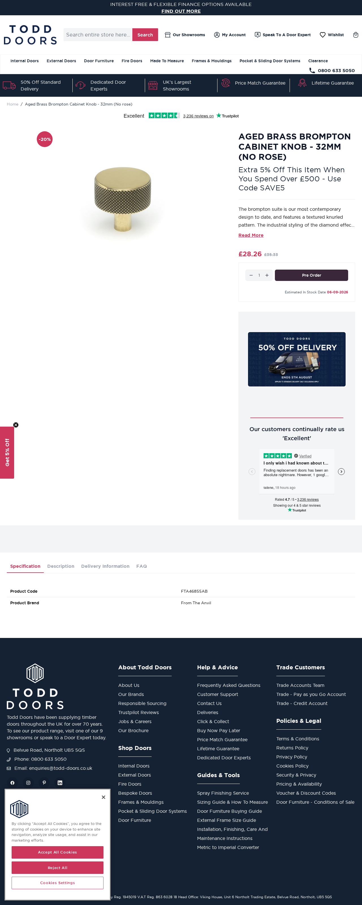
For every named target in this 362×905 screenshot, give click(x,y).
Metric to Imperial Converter (228, 847)
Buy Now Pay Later (218, 730)
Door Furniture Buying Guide (229, 811)
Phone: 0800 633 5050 (39, 759)
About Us (128, 685)
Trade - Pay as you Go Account (311, 694)
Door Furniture (99, 61)
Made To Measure (167, 61)
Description (60, 566)
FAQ (141, 566)
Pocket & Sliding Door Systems (270, 61)
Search (145, 34)
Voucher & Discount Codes (306, 793)
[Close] (103, 797)
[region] (58, 844)
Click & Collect (213, 721)
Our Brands (131, 694)
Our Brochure (133, 730)
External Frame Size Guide (226, 820)
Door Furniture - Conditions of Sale (315, 802)
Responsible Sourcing (142, 703)
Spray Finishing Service (223, 793)
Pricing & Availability (299, 783)
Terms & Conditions (297, 738)
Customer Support (217, 694)
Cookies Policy (292, 765)
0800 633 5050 (336, 70)
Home (12, 104)
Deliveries (207, 712)
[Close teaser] (16, 425)
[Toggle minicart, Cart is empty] (356, 35)
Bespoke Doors (135, 793)
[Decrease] (251, 275)
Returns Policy (292, 747)
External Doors (61, 61)
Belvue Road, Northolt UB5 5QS (48, 750)
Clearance (318, 61)
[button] (7, 453)
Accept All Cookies (57, 852)
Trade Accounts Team (300, 685)
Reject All (58, 868)
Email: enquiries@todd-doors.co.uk (52, 768)
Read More (251, 235)
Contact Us (209, 703)
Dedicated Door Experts (224, 757)
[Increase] (267, 275)
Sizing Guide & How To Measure (232, 802)
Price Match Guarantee (260, 82)
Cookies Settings (57, 883)
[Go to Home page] (30, 34)
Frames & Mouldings (212, 61)
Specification (25, 566)
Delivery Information (105, 566)
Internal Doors (24, 61)
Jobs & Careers (135, 721)
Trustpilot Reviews (138, 712)
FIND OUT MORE (181, 11)
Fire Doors (132, 61)
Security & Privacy (296, 774)
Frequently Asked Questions (228, 685)
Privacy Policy (291, 756)
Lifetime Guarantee (333, 82)
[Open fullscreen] (126, 198)
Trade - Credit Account (301, 703)
